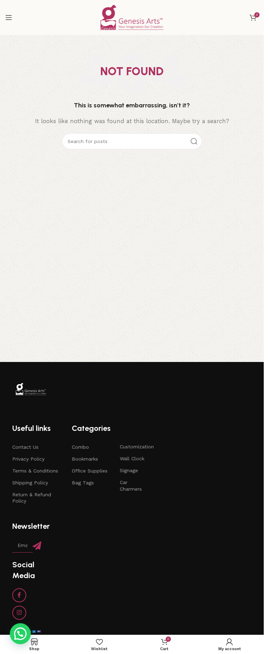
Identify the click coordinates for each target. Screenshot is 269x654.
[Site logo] (132, 17)
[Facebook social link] (19, 595)
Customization (134, 446)
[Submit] (37, 546)
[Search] (194, 141)
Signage (129, 470)
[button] (20, 633)
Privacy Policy (28, 459)
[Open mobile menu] (9, 17)
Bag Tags (83, 482)
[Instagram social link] (19, 613)
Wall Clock (132, 458)
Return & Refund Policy (31, 498)
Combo (80, 447)
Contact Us (25, 447)
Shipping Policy (30, 482)
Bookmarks (85, 459)
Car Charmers (131, 485)
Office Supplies (90, 471)
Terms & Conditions (35, 471)
